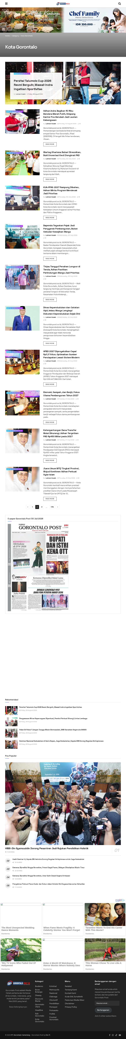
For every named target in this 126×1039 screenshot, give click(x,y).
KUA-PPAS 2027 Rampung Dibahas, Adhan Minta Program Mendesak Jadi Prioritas (61, 190)
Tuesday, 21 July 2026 (66, 399)
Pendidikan (54, 1003)
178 (52, 507)
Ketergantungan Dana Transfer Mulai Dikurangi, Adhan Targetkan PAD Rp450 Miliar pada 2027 (60, 433)
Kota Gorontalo (27, 36)
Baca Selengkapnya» (18, 1007)
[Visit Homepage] (63, 4)
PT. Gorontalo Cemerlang (20, 1035)
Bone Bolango (38, 991)
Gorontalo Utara (39, 1005)
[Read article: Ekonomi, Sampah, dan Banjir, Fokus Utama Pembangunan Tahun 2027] (22, 403)
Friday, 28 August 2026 (35, 94)
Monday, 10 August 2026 (67, 124)
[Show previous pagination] (28, 507)
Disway (38, 995)
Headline (39, 1010)
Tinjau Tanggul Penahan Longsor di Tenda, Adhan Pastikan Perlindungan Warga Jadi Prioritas (61, 269)
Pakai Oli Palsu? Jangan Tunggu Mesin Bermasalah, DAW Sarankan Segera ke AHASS (53, 730)
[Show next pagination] (58, 507)
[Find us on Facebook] (109, 1035)
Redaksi (68, 986)
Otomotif (53, 1000)
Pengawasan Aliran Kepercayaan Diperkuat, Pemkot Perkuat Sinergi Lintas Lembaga (53, 718)
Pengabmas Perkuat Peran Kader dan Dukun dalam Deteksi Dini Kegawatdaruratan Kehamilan (49, 884)
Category (15, 36)
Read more (51, 144)
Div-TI (48, 1035)
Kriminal (53, 986)
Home (7, 36)
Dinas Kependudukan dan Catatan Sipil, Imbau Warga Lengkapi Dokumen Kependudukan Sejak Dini (61, 310)
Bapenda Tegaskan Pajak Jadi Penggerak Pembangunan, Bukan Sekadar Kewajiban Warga (60, 228)
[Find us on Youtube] (120, 1035)
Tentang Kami (71, 990)
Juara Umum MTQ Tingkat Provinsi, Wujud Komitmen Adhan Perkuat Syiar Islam (61, 471)
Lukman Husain (21, 94)
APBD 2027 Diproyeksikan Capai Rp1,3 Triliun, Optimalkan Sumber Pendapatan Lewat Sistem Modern (61, 354)
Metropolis (54, 990)
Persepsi (53, 1007)
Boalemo (39, 986)
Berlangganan (103, 1010)
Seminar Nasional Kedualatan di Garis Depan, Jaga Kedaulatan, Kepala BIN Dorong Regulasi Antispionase (61, 741)
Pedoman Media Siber (74, 1000)
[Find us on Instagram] (113, 1035)
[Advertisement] (63, 636)
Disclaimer (69, 1003)
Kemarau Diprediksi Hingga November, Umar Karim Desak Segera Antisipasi (41, 876)
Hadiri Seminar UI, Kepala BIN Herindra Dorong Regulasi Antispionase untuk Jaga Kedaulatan (48, 859)
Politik (52, 1014)
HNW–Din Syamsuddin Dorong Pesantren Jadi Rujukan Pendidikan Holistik (46, 848)
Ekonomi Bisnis (39, 1000)
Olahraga (53, 997)
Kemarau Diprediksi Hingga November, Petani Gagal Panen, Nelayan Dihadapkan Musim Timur (49, 867)
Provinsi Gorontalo (53, 1018)
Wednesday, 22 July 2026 (68, 317)
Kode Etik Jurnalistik (74, 997)
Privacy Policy (71, 1007)
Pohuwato (53, 1010)
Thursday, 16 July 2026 (67, 478)
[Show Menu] (6, 3)
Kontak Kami (70, 993)
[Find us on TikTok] (116, 1035)
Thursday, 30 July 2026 (67, 159)
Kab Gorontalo (39, 1015)
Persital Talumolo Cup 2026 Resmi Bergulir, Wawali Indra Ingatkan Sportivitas (33, 85)
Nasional (53, 993)
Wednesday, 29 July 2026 (68, 235)
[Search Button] (119, 3)
